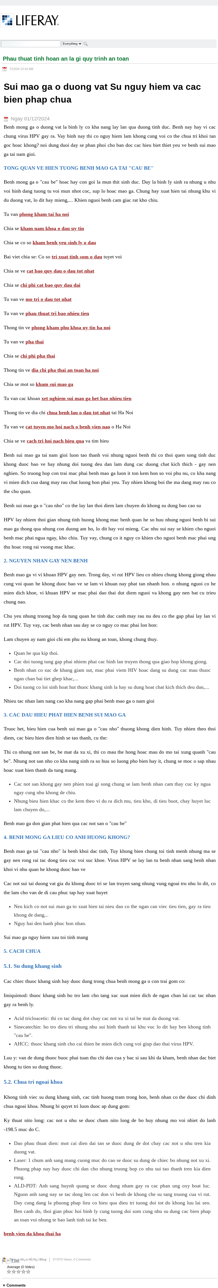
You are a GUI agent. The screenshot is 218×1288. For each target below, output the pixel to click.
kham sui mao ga (54, 384)
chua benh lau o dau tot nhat (78, 412)
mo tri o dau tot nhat (49, 299)
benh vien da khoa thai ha (32, 1233)
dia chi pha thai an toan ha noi (65, 370)
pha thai (35, 342)
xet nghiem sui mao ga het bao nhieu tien (86, 398)
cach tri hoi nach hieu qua (55, 441)
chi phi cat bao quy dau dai (50, 285)
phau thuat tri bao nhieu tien (57, 313)
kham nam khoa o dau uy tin (52, 228)
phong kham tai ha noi (44, 214)
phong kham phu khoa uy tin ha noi (71, 327)
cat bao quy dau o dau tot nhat (60, 271)
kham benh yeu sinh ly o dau (64, 242)
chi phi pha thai (37, 356)
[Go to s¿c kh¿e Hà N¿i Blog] (29, 21)
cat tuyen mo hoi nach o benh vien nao (68, 427)
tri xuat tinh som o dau (77, 257)
